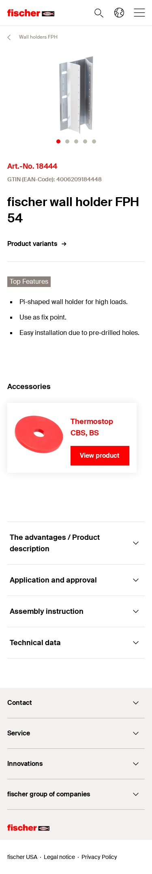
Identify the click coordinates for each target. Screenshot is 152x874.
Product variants (32, 243)
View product (100, 455)
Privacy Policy (99, 857)
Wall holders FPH (38, 37)
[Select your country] (119, 12)
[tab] (58, 141)
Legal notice (59, 857)
